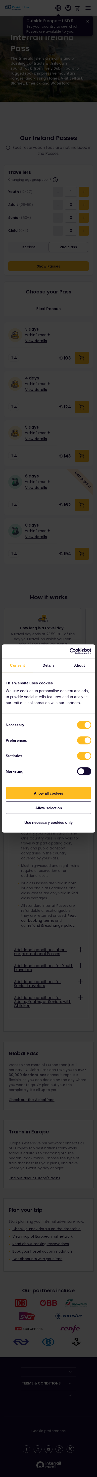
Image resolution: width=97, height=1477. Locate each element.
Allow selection (48, 808)
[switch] (84, 740)
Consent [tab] (17, 665)
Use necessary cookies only (48, 822)
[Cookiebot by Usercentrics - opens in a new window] (69, 651)
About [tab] (79, 665)
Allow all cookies (48, 793)
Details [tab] (49, 665)
